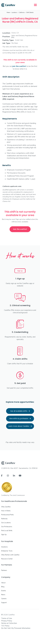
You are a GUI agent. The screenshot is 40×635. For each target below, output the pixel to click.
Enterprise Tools (6, 551)
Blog (2, 587)
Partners (4, 570)
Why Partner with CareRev (10, 555)
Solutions (4, 547)
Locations (14, 12)
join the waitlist (19, 66)
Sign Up (4, 534)
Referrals (4, 519)
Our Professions (6, 527)
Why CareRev (6, 507)
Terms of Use (6, 618)
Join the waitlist (20, 229)
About (3, 583)
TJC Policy (5, 626)
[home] (8, 5)
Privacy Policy (6, 621)
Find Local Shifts (6, 531)
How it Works (6, 511)
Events (3, 591)
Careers (4, 599)
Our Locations (6, 523)
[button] (35, 5)
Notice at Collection (9, 623)
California (21, 12)
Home (8, 12)
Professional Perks (7, 515)
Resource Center (7, 559)
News (3, 595)
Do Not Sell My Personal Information (15, 628)
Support (4, 602)
